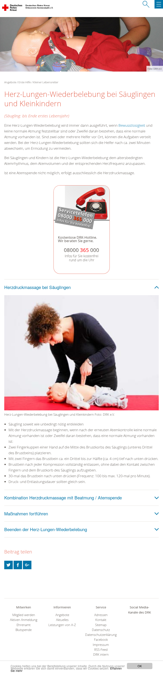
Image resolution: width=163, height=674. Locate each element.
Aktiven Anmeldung (23, 620)
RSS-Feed (101, 650)
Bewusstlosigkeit (131, 125)
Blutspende (23, 630)
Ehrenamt (24, 625)
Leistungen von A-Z (62, 625)
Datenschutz (101, 630)
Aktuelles (62, 620)
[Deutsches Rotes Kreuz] (12, 8)
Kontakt (100, 620)
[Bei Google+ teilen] (27, 565)
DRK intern (101, 654)
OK (140, 666)
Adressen (101, 615)
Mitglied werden (23, 615)
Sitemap (101, 625)
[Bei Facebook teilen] (18, 565)
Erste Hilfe (24, 82)
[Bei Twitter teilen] (8, 565)
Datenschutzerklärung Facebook (101, 637)
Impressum (101, 645)
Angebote (62, 615)
